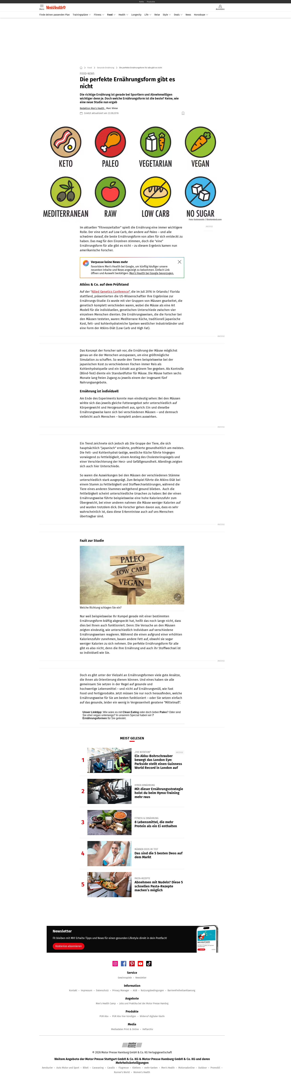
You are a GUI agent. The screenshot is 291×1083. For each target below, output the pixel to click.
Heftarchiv (147, 1029)
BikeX (85, 1067)
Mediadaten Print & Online (125, 1029)
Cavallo (111, 1067)
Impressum (86, 990)
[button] (132, 170)
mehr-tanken (151, 1067)
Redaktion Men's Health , (92, 108)
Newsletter (140, 977)
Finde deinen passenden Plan (54, 14)
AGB (135, 990)
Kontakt (73, 990)
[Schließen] (179, 262)
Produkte (151, 2)
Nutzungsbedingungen (152, 990)
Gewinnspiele (125, 977)
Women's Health (141, 1072)
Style (165, 14)
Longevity (136, 14)
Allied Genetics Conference (110, 292)
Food (109, 14)
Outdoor (202, 1067)
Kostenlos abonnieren (68, 946)
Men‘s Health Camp (106, 1003)
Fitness (97, 14)
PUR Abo (104, 1016)
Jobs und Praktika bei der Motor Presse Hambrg (143, 1003)
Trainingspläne (80, 14)
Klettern (136, 1067)
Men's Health (168, 1067)
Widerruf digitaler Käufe (152, 1016)
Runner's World (122, 1072)
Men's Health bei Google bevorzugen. (151, 273)
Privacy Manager (120, 990)
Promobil (215, 1067)
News (188, 14)
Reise (157, 14)
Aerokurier (47, 1067)
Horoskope (199, 14)
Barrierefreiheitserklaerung (181, 990)
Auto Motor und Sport (67, 1067)
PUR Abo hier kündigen (124, 1016)
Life (146, 14)
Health (122, 14)
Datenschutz (102, 990)
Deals (177, 14)
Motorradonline (186, 1067)
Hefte (141, 2)
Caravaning (98, 1067)
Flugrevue (124, 1067)
